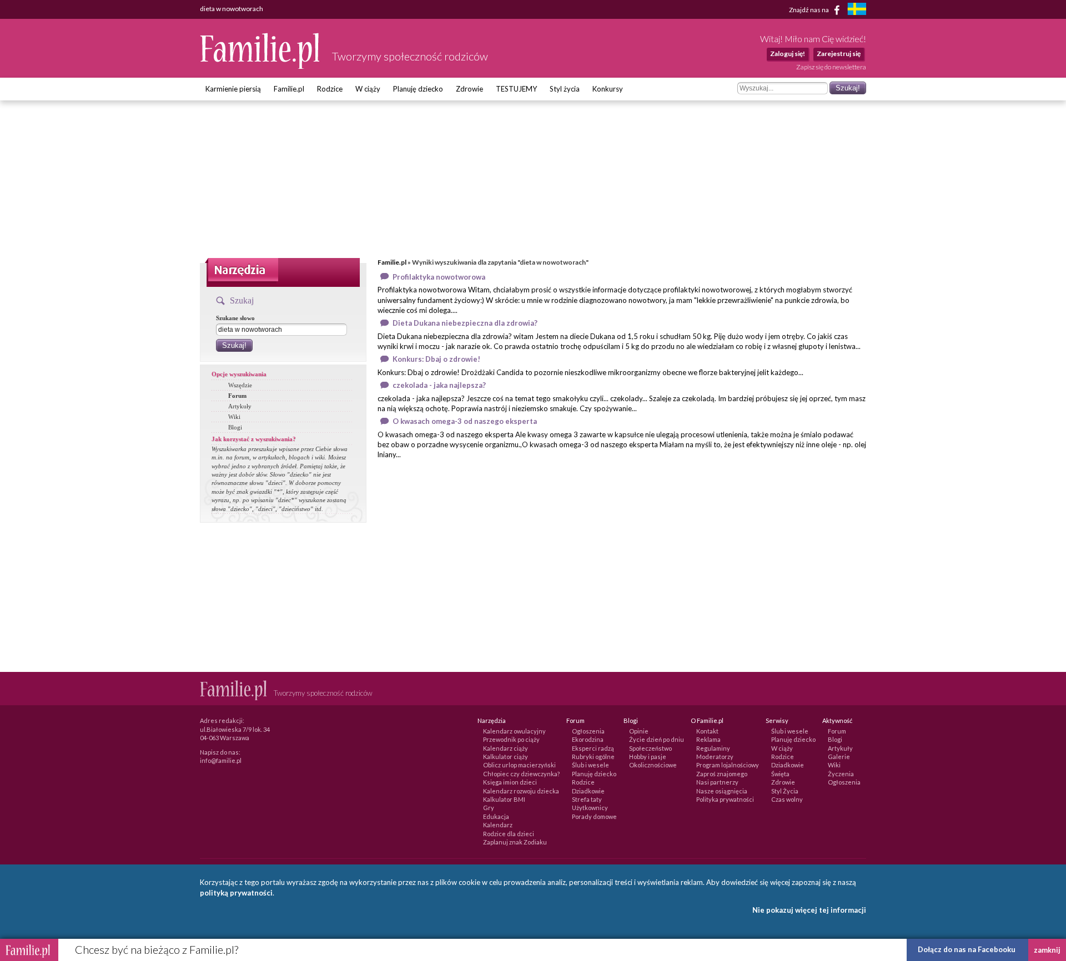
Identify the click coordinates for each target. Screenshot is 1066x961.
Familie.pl (289, 88)
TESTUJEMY (516, 88)
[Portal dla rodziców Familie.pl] (260, 66)
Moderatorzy (714, 756)
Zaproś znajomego (721, 773)
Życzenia (841, 773)
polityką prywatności (236, 892)
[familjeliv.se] (856, 10)
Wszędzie (240, 385)
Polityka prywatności (725, 799)
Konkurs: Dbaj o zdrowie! (436, 359)
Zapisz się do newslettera (831, 67)
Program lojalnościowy (727, 764)
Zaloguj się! (787, 53)
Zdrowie (469, 88)
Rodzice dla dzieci (508, 833)
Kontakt (707, 731)
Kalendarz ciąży (505, 748)
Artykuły (240, 406)
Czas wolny (787, 799)
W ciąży (367, 88)
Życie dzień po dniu (656, 739)
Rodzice (330, 88)
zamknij (1047, 949)
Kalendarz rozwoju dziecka (521, 791)
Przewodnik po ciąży (511, 739)
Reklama (708, 739)
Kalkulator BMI (504, 799)
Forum (237, 395)
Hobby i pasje (647, 756)
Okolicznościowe (653, 764)
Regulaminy (713, 748)
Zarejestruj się (839, 53)
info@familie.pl (221, 760)
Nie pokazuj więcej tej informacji (809, 910)
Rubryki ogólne (593, 756)
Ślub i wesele (590, 764)
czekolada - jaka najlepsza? (439, 385)
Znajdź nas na (809, 9)
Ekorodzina (588, 739)
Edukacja (496, 816)
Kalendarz (497, 824)
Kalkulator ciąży (505, 756)
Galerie (839, 756)
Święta (780, 773)
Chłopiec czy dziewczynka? (521, 773)
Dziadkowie (588, 791)
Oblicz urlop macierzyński (519, 764)
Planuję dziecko (418, 88)
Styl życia (565, 88)
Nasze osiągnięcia (721, 791)
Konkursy (607, 88)
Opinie (638, 731)
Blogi (235, 427)
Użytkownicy (590, 807)
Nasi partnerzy (717, 782)
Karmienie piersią (233, 88)
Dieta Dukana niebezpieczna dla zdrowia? (465, 322)
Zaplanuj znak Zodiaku (515, 842)
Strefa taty (587, 799)
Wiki (234, 416)
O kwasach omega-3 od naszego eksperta (465, 421)
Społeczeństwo (650, 748)
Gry (488, 807)
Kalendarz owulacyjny (514, 731)
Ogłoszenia (588, 731)
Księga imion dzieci (510, 782)
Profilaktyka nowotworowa (439, 276)
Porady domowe (594, 816)
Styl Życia (784, 791)
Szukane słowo (235, 318)
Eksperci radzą (593, 748)
